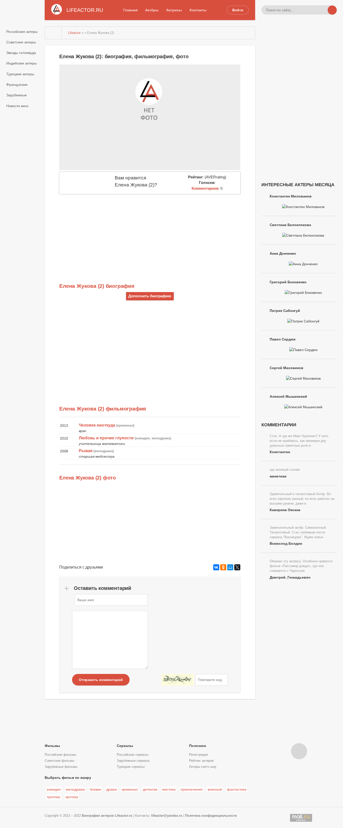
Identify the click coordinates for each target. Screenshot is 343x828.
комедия (54, 789)
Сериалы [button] (125, 746)
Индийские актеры (21, 63)
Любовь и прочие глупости (106, 438)
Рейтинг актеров (201, 761)
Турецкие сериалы (131, 767)
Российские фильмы (60, 754)
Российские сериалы (132, 754)
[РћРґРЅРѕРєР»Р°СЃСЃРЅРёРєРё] (223, 567)
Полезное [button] (197, 746)
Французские (17, 85)
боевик (95, 789)
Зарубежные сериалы (133, 761)
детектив (150, 789)
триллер (53, 797)
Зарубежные (16, 95)
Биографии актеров (98, 815)
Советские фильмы (59, 761)
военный (215, 789)
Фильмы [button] (52, 746)
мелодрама (75, 789)
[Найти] (332, 10)
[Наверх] (299, 751)
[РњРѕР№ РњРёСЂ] (230, 567)
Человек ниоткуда (97, 425)
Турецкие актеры (20, 74)
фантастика (236, 789)
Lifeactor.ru (123, 815)
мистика (169, 789)
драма (111, 789)
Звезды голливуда (21, 53)
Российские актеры (22, 32)
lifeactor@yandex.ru (166, 815)
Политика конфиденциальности (211, 815)
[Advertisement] (149, 231)
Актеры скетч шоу (202, 767)
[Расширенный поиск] (323, 10)
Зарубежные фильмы (61, 767)
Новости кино (17, 106)
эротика (71, 797)
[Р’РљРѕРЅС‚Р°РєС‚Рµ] (216, 567)
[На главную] (53, 33)
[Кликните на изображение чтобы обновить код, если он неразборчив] (177, 679)
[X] (237, 567)
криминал (130, 789)
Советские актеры (21, 42)
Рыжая (85, 451)
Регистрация (198, 754)
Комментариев (205, 188)
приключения (192, 789)
